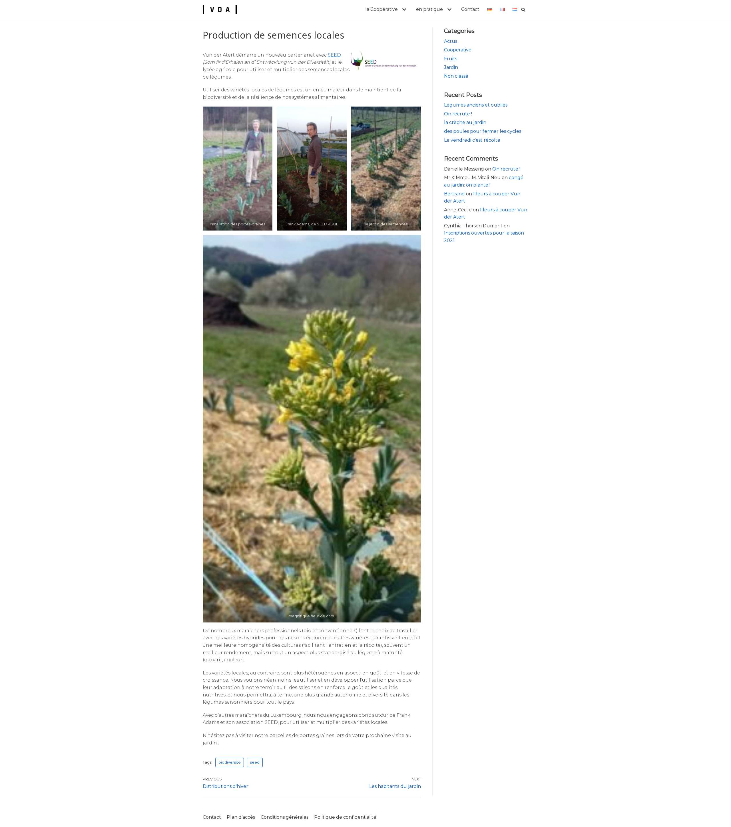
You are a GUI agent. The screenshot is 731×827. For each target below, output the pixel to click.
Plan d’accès (241, 817)
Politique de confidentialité (345, 817)
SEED (334, 55)
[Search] (523, 9)
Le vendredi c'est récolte (472, 140)
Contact (470, 9)
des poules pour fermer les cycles (482, 131)
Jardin (451, 67)
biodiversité (229, 762)
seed (255, 762)
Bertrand (454, 194)
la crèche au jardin (465, 122)
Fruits (450, 58)
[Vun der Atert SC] (220, 9)
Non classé (456, 76)
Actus (450, 41)
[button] (403, 9)
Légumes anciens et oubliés (475, 105)
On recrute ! (458, 114)
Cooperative (457, 50)
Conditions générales (284, 817)
